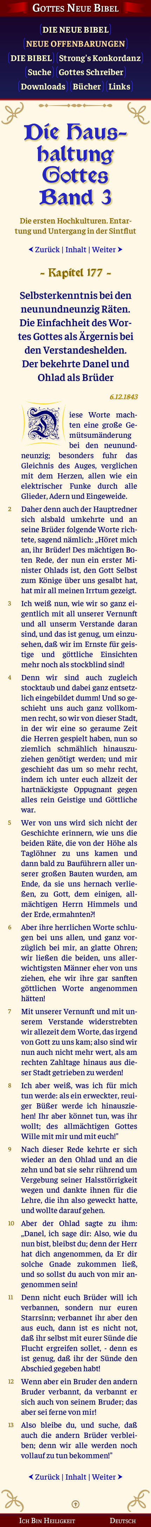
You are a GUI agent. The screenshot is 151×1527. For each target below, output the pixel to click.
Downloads (43, 85)
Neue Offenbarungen (75, 43)
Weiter (107, 249)
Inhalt (75, 249)
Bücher (87, 85)
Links (119, 85)
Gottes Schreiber (91, 71)
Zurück (44, 249)
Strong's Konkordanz (99, 57)
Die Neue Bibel (75, 29)
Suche (39, 71)
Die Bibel (31, 57)
